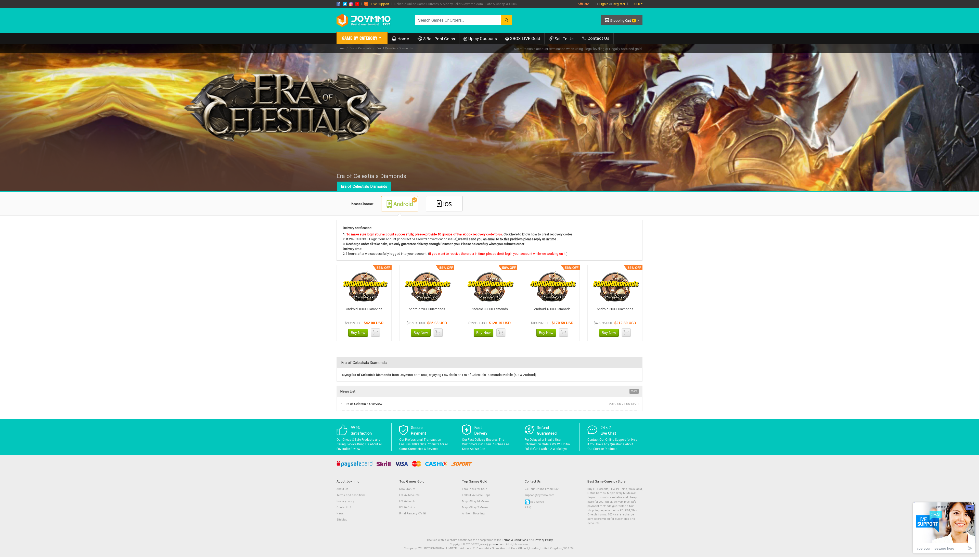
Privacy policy (345, 501)
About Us (342, 489)
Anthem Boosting (473, 513)
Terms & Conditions (515, 540)
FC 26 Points (407, 501)
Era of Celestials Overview (363, 404)
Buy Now (358, 333)
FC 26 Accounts (409, 495)
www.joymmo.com (492, 544)
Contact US (344, 507)
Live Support (380, 4)
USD (637, 4)
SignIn (603, 4)
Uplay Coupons (482, 38)
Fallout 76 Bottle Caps (476, 495)
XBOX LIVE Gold (524, 38)
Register (619, 4)
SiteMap (342, 519)
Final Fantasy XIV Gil (413, 513)
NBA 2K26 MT (408, 489)
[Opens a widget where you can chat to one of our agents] (944, 527)
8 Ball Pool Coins (438, 38)
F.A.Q (528, 507)
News (340, 513)
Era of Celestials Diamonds (364, 186)
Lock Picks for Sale (474, 489)
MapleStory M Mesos (475, 501)
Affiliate (583, 4)
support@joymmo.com (539, 495)
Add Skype (537, 501)
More (634, 391)
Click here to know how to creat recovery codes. (538, 234)
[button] (362, 39)
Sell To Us (563, 38)
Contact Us (597, 38)
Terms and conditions (351, 495)
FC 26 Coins (407, 507)
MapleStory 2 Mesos (475, 507)
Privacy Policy (544, 540)
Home (402, 38)
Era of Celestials (360, 48)
